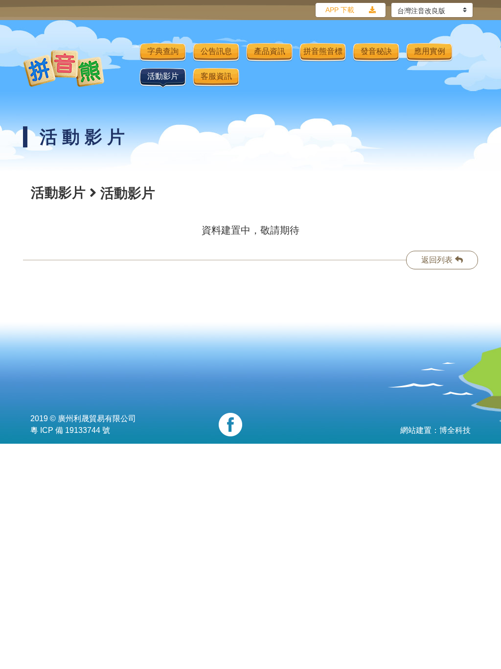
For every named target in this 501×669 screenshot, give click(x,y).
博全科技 (455, 430)
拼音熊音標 (322, 51)
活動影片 (163, 76)
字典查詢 (163, 51)
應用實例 (429, 51)
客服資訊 (216, 76)
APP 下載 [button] (339, 10)
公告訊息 (216, 51)
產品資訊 (269, 51)
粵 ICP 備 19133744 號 (70, 430)
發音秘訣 (376, 51)
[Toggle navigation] (125, 68)
